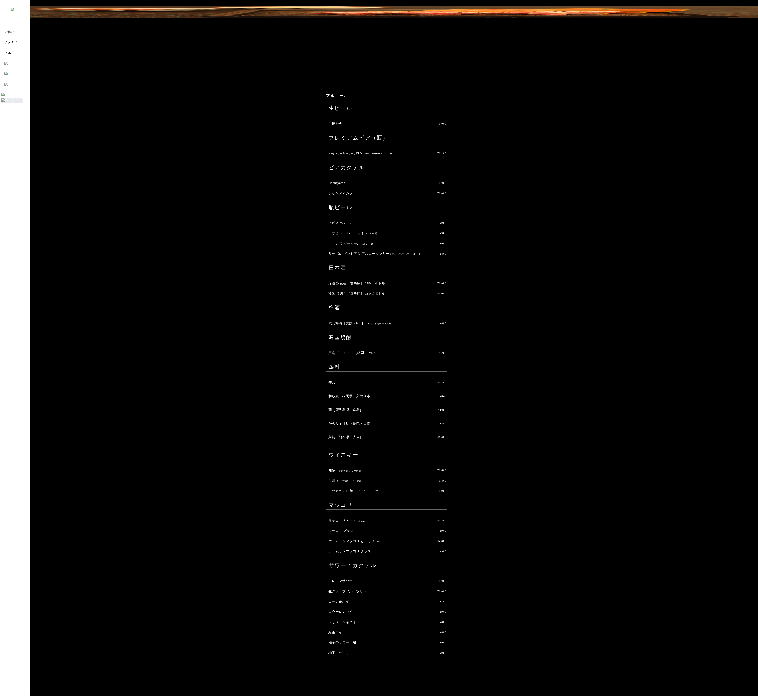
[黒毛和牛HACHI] (14, 94)
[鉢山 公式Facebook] (12, 103)
